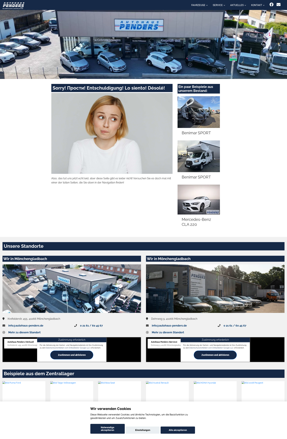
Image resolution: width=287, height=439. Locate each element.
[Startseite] (13, 5)
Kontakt (256, 5)
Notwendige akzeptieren (107, 428)
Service (218, 5)
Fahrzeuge (198, 5)
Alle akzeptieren (178, 430)
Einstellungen (142, 430)
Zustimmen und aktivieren (72, 355)
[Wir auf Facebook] (272, 4)
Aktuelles (237, 5)
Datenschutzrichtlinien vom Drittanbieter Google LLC (68, 348)
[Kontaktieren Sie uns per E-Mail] (279, 4)
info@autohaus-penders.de (25, 325)
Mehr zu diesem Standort (24, 332)
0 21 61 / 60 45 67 (91, 325)
